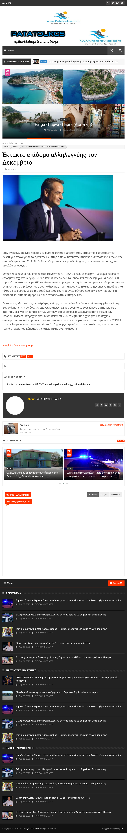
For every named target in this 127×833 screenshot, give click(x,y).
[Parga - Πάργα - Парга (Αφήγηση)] (63, 103)
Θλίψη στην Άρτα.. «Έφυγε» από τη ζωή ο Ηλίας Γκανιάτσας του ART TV (53, 643)
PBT (123, 829)
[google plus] (106, 405)
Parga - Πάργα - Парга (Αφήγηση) (63, 124)
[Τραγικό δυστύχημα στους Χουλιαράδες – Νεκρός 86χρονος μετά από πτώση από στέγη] (7, 632)
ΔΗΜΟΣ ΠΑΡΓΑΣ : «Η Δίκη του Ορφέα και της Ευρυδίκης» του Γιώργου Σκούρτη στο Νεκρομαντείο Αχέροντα (67, 679)
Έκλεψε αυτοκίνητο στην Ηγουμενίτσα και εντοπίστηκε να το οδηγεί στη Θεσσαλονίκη (61, 614)
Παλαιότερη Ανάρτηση (111, 424)
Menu (8, 3)
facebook (115, 494)
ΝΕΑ (10, 169)
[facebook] (101, 405)
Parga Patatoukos (31, 829)
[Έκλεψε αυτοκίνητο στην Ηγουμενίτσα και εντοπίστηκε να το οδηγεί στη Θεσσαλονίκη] (7, 617)
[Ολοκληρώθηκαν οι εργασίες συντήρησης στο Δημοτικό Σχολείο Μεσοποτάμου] (33, 464)
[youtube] (110, 405)
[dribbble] (115, 405)
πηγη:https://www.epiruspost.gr (17, 345)
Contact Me (118, 583)
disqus (104, 494)
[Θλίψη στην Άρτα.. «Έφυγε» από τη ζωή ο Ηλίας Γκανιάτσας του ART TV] (7, 646)
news (43, 62)
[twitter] (97, 405)
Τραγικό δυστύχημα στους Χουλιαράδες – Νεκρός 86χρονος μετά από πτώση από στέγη (61, 629)
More (119, 441)
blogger (93, 494)
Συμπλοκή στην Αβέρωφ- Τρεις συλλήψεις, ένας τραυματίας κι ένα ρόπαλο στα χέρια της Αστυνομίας (93, 476)
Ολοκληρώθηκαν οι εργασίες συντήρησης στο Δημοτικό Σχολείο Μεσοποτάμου (57, 692)
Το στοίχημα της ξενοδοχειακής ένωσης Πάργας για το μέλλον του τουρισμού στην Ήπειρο (63, 657)
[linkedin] (119, 405)
